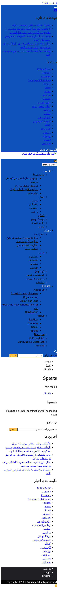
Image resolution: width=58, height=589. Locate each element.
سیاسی (47, 110)
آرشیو (41, 226)
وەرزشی (46, 136)
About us (39, 289)
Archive (39, 345)
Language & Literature (39, 80)
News (41, 315)
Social (48, 87)
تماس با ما (33, 193)
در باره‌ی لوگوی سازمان (26, 185)
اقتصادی (46, 99)
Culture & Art (44, 69)
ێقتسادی (46, 143)
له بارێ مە (39, 234)
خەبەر (41, 252)
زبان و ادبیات (44, 102)
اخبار (41, 196)
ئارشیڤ (40, 282)
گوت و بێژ (46, 128)
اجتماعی (46, 95)
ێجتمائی (47, 139)
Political (47, 84)
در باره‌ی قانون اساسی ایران (24, 189)
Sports (47, 91)
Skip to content (49, 3)
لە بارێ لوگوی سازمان (27, 241)
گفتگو (48, 125)
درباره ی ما (38, 174)
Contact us (31, 312)
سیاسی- (33, 256)
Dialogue (46, 73)
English (46, 286)
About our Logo (29, 300)
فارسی (47, 170)
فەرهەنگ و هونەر (42, 121)
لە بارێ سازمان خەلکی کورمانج (22, 237)
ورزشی (47, 132)
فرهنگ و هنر (44, 117)
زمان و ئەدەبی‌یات (41, 106)
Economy (46, 76)
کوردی (47, 230)
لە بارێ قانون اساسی (27, 245)
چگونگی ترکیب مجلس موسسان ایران (31, 25)
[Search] (55, 351)
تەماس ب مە (31, 248)
